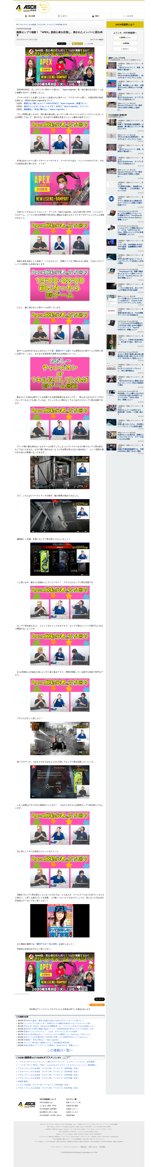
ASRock (58, 1134)
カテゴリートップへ (97, 1005)
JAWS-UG (55, 1129)
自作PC (80, 1124)
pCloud (96, 1131)
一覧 (69, 43)
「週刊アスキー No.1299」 (47, 944)
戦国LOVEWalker (118, 1141)
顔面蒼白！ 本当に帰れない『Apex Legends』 (45, 109)
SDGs (99, 1136)
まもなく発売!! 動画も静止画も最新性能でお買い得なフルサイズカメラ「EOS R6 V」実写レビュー (131, 356)
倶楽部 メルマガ (72, 1112)
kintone (61, 1129)
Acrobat (66, 1129)
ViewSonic (73, 1131)
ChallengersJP (114, 1136)
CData (75, 1134)
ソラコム (64, 1134)
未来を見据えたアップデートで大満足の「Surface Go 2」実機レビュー (51, 1045)
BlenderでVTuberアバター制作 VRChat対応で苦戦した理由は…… (131, 107)
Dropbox (70, 1134)
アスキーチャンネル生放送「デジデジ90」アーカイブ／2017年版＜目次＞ (48, 1078)
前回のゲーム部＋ (63, 351)
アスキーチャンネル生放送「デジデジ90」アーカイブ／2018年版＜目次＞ (48, 1075)
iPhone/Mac (69, 1124)
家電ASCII (57, 1136)
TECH (56, 1124)
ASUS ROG (88, 1126)
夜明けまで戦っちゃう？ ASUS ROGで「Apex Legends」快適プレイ (55, 103)
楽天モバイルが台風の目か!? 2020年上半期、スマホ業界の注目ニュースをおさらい (56, 1037)
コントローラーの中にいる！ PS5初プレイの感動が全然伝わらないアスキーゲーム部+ (57, 1023)
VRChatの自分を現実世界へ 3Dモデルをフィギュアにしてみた (130, 76)
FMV (48, 1126)
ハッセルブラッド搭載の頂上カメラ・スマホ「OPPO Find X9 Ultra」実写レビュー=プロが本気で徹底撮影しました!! (131, 231)
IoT (47, 1124)
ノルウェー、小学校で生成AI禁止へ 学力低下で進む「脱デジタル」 (131, 342)
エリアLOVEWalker (49, 1141)
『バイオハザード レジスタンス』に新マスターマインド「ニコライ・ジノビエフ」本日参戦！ (57, 1062)
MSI (60, 1131)
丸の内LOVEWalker (106, 1141)
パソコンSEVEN (97, 1126)
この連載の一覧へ (60, 1050)
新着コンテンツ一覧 (73, 1102)
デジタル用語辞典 (76, 1139)
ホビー (75, 1124)
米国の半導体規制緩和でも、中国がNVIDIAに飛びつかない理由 (131, 450)
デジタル (61, 1124)
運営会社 (84, 1147)
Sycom (82, 1126)
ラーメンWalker (39, 1141)
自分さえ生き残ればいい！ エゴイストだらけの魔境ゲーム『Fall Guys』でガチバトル (57, 1034)
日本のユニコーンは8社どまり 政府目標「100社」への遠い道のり (130, 412)
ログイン (126, 49)
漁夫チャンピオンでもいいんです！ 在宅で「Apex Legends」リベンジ (56, 106)
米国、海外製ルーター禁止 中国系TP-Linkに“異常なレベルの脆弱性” (131, 87)
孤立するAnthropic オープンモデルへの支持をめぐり (130, 98)
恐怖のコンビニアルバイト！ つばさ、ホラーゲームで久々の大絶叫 (50, 1031)
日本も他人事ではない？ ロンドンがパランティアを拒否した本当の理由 (131, 261)
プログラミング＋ (85, 1136)
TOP (41, 1124)
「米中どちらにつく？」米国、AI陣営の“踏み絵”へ (131, 68)
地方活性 (93, 1136)
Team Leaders (75, 1136)
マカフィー (59, 1126)
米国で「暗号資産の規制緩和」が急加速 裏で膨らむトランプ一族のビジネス (131, 126)
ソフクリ (109, 1129)
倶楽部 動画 (23, 1081)
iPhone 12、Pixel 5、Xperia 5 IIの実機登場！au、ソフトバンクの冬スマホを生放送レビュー (59, 1026)
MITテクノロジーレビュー (97, 1139)
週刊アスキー (66, 1139)
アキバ (88, 1124)
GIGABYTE (66, 1131)
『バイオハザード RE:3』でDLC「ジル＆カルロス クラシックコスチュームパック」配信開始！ (57, 1065)
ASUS (91, 1134)
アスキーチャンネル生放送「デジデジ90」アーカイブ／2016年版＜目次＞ (48, 1088)
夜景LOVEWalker (84, 1141)
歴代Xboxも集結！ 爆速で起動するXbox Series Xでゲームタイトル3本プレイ (53, 1020)
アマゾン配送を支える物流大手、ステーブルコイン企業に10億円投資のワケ (131, 203)
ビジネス (51, 1124)
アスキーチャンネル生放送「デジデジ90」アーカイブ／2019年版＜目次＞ (48, 1071)
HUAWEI (48, 1129)
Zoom (92, 1129)
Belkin (83, 1129)
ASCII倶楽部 (26, 7)
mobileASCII (85, 1139)
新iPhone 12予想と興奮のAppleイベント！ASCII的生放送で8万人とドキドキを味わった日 (58, 1029)
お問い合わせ (92, 1147)
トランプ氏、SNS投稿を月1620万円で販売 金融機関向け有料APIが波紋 (130, 247)
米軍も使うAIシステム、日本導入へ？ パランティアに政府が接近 (131, 425)
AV (84, 1124)
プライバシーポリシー (71, 1147)
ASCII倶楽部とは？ (125, 24)
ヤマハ (88, 1129)
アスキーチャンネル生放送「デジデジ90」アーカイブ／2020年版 (40, 24)
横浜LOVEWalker (61, 1141)
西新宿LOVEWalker (72, 1141)
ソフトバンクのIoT (100, 1129)
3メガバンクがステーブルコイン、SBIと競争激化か (129, 369)
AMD (77, 1126)
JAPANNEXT (97, 1134)
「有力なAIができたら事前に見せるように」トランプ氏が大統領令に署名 (131, 383)
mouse (53, 1126)
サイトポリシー (57, 1147)
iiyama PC (72, 1126)
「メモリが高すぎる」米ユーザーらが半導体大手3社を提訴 (131, 289)
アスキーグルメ (65, 1136)
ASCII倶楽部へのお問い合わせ (51, 1115)
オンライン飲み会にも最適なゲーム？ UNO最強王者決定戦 (47, 1043)
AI (44, 1124)
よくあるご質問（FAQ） (48, 1106)
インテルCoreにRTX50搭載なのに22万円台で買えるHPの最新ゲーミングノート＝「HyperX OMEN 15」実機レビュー (130, 326)
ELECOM (65, 1126)
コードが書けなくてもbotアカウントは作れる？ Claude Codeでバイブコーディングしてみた (130, 300)
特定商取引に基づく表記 (48, 1112)
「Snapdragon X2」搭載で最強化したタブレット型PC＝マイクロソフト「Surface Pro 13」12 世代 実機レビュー (130, 274)
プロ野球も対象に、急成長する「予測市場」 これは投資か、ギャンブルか (131, 188)
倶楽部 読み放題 (72, 1106)
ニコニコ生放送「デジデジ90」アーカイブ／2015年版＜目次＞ (44, 1085)
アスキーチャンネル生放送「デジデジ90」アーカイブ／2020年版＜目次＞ (48, 1068)
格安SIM (51, 1136)
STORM (108, 1126)
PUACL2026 (105, 1136)
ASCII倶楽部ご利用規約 (48, 1109)
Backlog (81, 1134)
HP (104, 1126)
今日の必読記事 (57, 1139)
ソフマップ (80, 1131)
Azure (78, 1129)
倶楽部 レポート (72, 1109)
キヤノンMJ (72, 1129)
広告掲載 (102, 1147)
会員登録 (126, 43)
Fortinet (86, 1134)
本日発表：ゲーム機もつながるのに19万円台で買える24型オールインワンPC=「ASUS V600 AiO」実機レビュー (131, 396)
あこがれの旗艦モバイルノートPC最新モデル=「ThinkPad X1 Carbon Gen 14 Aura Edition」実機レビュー (130, 216)
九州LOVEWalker (95, 1141)
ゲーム (107, 1124)
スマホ (93, 1124)
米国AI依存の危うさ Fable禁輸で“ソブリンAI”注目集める (130, 314)
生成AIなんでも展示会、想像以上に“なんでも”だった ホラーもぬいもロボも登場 (131, 437)
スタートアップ (100, 1124)
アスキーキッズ (43, 1136)
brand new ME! (89, 1131)
